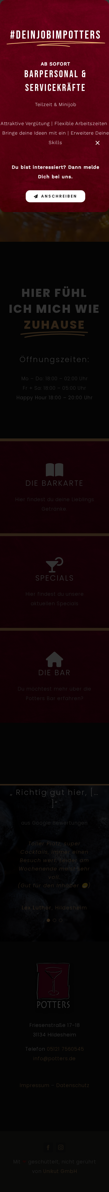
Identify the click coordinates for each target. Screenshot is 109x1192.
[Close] (97, 143)
